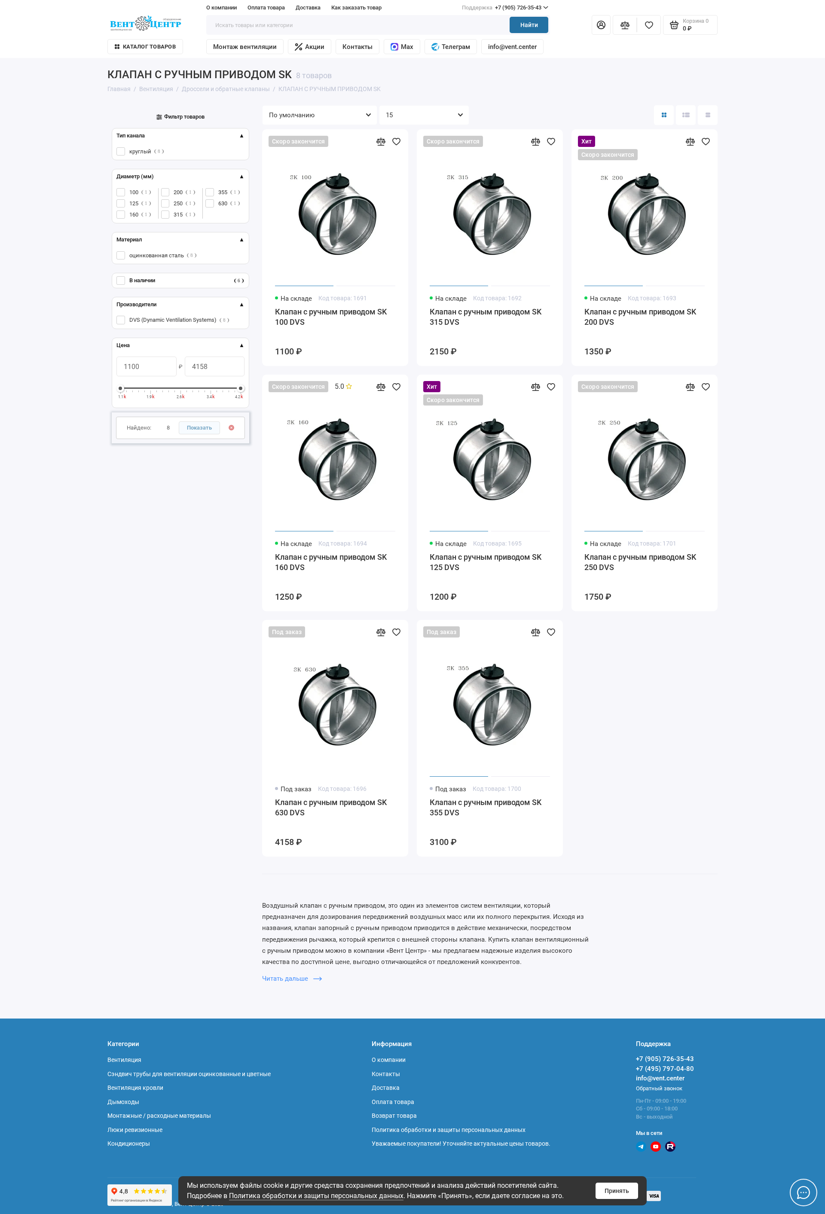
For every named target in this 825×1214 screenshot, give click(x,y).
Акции (314, 47)
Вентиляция (124, 1059)
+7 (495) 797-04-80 (665, 1069)
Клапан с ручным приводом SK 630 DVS (331, 807)
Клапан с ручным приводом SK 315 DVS (485, 316)
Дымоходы (123, 1101)
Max (407, 47)
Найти (529, 24)
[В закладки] (396, 141)
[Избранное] (648, 25)
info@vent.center (512, 47)
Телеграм (456, 47)
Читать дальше (286, 978)
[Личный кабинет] (601, 25)
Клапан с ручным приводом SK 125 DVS (485, 562)
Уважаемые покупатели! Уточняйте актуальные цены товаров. (461, 1143)
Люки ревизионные (134, 1129)
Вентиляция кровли (135, 1087)
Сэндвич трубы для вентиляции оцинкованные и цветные (189, 1074)
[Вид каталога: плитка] (664, 115)
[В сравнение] (380, 141)
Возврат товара (394, 1115)
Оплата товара (266, 7)
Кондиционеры (128, 1143)
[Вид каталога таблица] (708, 115)
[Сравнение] (624, 25)
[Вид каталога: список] (686, 115)
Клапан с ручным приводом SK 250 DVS (640, 562)
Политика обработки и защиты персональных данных (316, 1196)
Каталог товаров (149, 46)
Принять (617, 1190)
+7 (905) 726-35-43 (501, 7)
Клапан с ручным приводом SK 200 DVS (640, 316)
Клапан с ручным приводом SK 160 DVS (331, 562)
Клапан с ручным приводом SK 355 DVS (485, 807)
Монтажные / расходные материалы (159, 1115)
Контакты (357, 47)
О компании (221, 7)
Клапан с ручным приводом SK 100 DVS (331, 316)
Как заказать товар (356, 7)
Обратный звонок (659, 1088)
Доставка (308, 7)
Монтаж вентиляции (245, 47)
